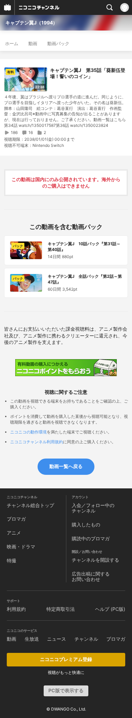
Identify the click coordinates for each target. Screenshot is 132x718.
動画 (32, 43)
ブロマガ (16, 519)
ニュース (56, 639)
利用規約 (16, 609)
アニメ (14, 533)
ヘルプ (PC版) (110, 609)
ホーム (11, 43)
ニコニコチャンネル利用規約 (36, 441)
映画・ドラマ (21, 546)
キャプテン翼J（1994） (31, 22)
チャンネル (86, 639)
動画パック (58, 43)
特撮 (11, 560)
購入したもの (86, 524)
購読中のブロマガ (91, 538)
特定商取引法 (60, 609)
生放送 (32, 639)
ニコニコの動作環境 (28, 431)
